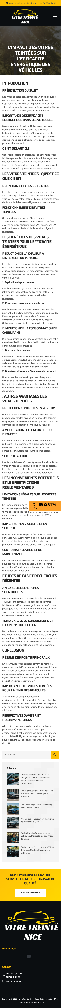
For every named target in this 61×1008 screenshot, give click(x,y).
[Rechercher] (55, 755)
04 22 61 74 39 (47, 504)
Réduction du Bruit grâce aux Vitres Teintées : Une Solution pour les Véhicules (37, 850)
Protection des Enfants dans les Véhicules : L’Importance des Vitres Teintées (37, 836)
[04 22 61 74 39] (35, 506)
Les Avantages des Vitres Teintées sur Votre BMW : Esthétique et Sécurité (37, 794)
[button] (55, 16)
